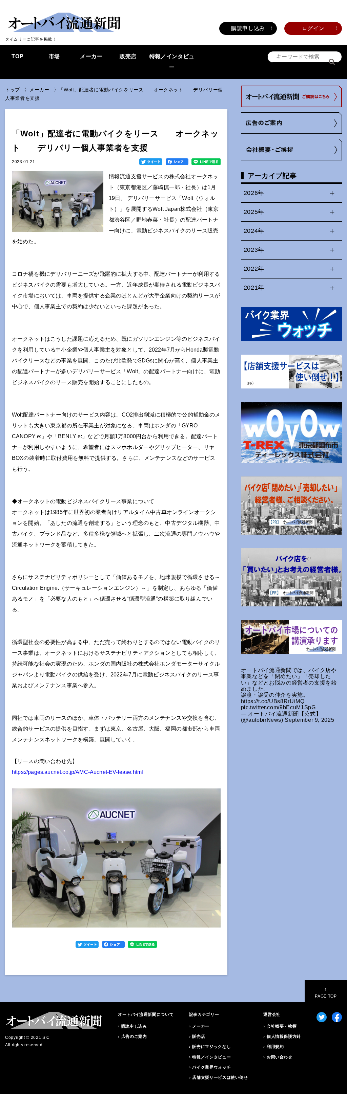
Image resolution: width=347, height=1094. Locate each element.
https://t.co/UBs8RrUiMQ (273, 701)
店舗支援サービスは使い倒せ (220, 1077)
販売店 (128, 56)
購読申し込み (248, 28)
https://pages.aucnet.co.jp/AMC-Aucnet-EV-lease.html (77, 772)
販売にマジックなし (211, 1046)
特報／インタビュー (172, 61)
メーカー (91, 56)
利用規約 (275, 1046)
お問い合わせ (279, 1057)
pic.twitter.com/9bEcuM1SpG (278, 707)
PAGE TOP (325, 992)
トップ (12, 89)
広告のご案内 (134, 1036)
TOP (17, 56)
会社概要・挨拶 (282, 1026)
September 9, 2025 (309, 720)
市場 (54, 56)
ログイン (313, 28)
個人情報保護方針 (284, 1036)
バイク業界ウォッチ (211, 1067)
